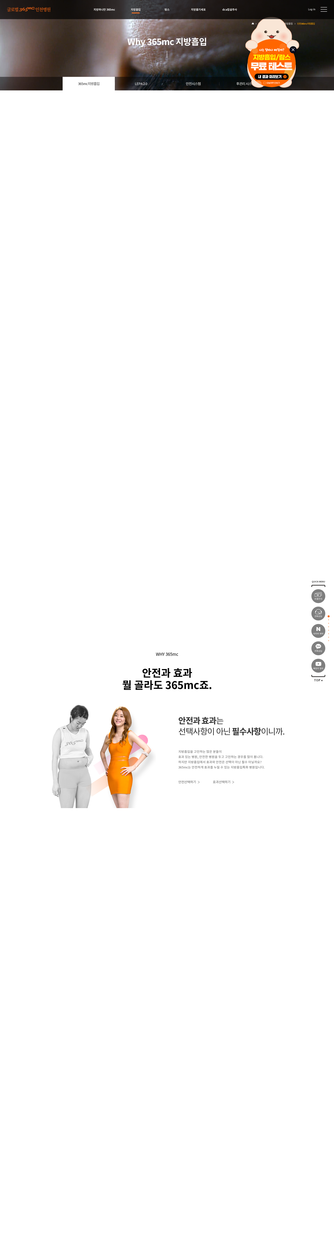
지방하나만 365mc (104, 9)
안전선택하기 (187, 782)
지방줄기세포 (198, 9)
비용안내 (318, 599)
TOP (317, 680)
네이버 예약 (318, 633)
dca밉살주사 (229, 9)
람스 (167, 9)
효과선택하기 (221, 782)
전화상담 (318, 616)
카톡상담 (318, 651)
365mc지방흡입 (89, 84)
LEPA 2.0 (141, 84)
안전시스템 (193, 84)
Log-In (311, 9)
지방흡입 (136, 9)
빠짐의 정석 (318, 668)
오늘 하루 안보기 (273, 82)
